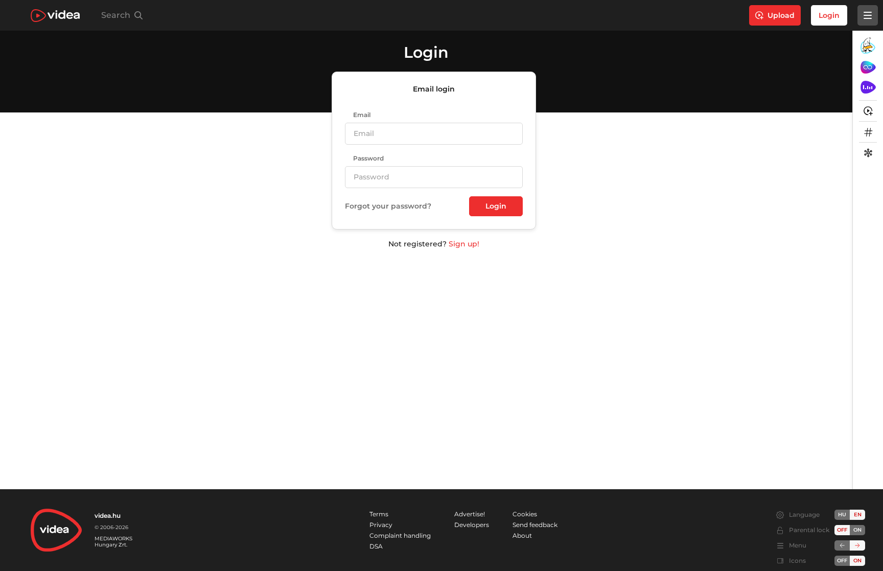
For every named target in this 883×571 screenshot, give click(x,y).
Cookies (525, 514)
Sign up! (464, 243)
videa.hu (108, 515)
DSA (376, 546)
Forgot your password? (388, 206)
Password (368, 158)
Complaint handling (400, 535)
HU (842, 514)
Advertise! (469, 514)
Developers (471, 525)
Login (829, 15)
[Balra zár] (842, 545)
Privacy (380, 525)
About (522, 535)
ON (857, 530)
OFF (842, 560)
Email (361, 115)
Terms (378, 514)
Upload (781, 15)
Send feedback (535, 525)
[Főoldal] (55, 15)
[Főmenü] (867, 15)
